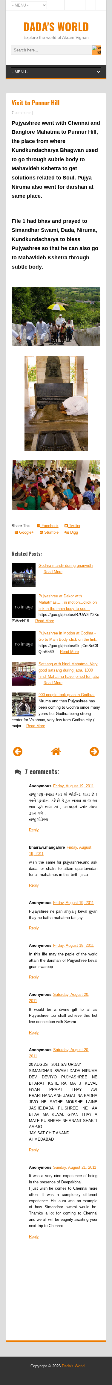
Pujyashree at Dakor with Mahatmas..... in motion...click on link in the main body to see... (68, 602)
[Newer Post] (17, 751)
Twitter (74, 525)
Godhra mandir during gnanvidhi (66, 565)
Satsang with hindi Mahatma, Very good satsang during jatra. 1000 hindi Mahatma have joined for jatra (69, 670)
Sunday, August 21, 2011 (74, 1167)
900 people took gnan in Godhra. (67, 694)
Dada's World (56, 26)
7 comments (21, 113)
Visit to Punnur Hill (36, 102)
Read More (53, 572)
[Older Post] (94, 751)
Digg (73, 532)
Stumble (51, 532)
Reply (34, 830)
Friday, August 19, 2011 (73, 786)
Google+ (26, 532)
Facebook (49, 525)
